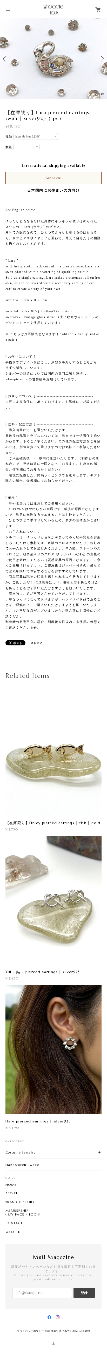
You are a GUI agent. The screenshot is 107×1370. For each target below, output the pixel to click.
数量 (8, 147)
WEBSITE (12, 1232)
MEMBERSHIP (17, 1210)
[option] (53, 58)
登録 (84, 1293)
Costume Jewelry (20, 1152)
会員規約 (84, 1330)
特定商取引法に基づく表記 (61, 1330)
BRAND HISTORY (20, 1202)
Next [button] (102, 59)
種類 (8, 136)
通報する (37, 643)
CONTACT (14, 1223)
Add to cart (54, 178)
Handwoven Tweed (22, 1165)
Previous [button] (5, 59)
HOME (11, 1184)
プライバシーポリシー (30, 1330)
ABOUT (11, 1193)
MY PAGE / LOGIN (24, 1214)
